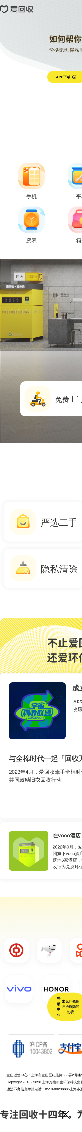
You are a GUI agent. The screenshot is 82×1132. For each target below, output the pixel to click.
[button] (65, 1114)
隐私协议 (73, 1009)
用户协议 (70, 1004)
